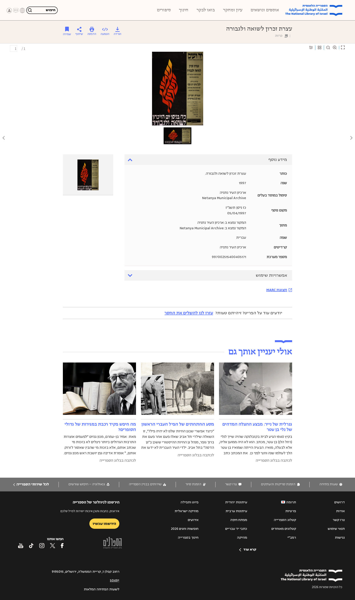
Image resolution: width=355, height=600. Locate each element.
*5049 (114, 580)
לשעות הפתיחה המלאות (101, 589)
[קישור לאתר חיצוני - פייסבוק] (62, 545)
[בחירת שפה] (22, 10)
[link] (330, 484)
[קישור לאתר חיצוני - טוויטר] (52, 545)
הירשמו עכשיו (104, 523)
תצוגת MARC (276, 290)
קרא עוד (249, 549)
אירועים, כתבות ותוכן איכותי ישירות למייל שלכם (89, 511)
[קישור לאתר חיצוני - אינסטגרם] (41, 545)
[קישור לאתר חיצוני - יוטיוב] (20, 545)
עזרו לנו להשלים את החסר (189, 313)
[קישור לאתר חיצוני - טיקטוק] (31, 545)
